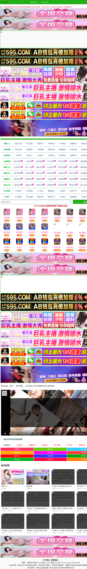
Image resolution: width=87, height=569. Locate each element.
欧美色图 (72, 179)
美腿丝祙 (50, 449)
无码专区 (28, 173)
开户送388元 (57, 250)
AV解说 (29, 161)
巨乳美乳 (50, 173)
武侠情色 (61, 185)
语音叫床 (50, 459)
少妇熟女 (50, 179)
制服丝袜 (39, 179)
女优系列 (72, 161)
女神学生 (17, 167)
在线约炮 (50, 456)
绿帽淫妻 (17, 452)
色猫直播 (29, 486)
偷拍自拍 (17, 179)
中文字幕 (50, 161)
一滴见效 (6, 235)
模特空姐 (39, 167)
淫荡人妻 (39, 185)
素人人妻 (28, 167)
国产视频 (17, 161)
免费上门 (6, 220)
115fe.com (4, 2)
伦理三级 (61, 161)
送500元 (6, 250)
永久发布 (45, 2)
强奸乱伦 (39, 173)
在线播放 (6, 445)
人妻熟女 (61, 173)
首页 (11, 386)
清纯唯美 (28, 179)
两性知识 (72, 185)
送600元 (57, 235)
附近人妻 (17, 459)
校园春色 (50, 185)
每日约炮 (57, 220)
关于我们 (46, 560)
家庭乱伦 (28, 185)
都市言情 (17, 185)
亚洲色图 (61, 179)
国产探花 (61, 167)
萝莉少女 (72, 173)
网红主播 (72, 167)
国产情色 (50, 452)
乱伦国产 (50, 167)
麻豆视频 (39, 161)
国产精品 (17, 173)
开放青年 (17, 449)
